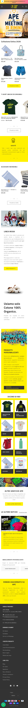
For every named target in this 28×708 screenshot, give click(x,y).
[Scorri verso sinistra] (10, 126)
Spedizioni (5, 669)
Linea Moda (6, 645)
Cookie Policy (6, 679)
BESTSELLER (19, 471)
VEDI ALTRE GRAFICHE (14, 504)
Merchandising (6, 650)
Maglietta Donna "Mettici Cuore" (7, 79)
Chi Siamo (5, 631)
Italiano (13, 695)
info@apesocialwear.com (11, 616)
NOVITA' (4, 433)
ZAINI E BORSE (6, 452)
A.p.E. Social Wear (15, 705)
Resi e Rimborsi (7, 672)
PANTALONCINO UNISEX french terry (20, 79)
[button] (1, 6)
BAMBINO (18, 433)
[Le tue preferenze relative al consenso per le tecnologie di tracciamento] (2, 1)
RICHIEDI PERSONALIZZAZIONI (12, 387)
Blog (4, 664)
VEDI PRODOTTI (10, 268)
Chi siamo (5, 666)
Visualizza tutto (14, 86)
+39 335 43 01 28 (9, 615)
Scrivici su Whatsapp (8, 636)
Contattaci (5, 633)
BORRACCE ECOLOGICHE (19, 452)
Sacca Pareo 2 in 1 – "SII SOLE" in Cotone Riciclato (7, 59)
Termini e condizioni (8, 674)
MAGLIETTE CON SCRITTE (6, 415)
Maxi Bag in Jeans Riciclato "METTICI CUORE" (21, 59)
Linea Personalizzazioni (9, 647)
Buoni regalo (6, 652)
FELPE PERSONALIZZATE (20, 415)
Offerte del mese (7, 655)
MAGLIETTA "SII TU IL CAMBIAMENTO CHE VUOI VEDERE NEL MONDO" (9, 118)
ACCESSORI (5, 471)
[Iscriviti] (23, 600)
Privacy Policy (6, 677)
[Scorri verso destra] (17, 126)
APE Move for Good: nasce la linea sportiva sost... (13, 534)
